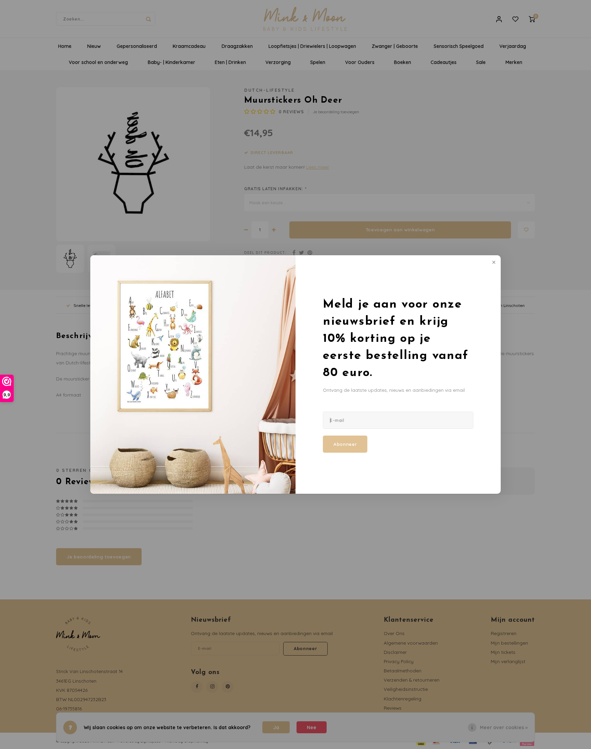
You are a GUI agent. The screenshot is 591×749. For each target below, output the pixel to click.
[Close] (493, 262)
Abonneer (345, 444)
